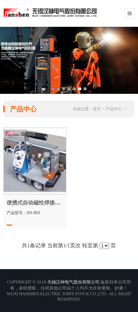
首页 (97, 109)
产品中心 (114, 109)
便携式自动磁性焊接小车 (36, 202)
